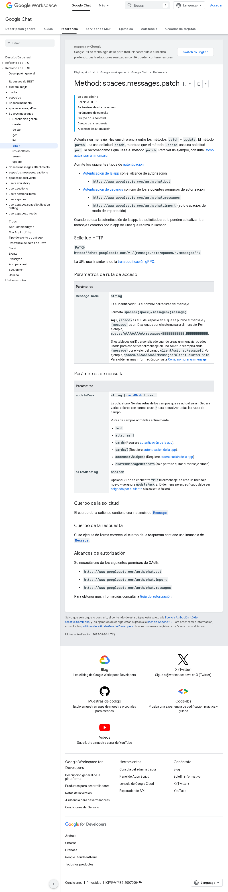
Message (160, 513)
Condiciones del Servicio (82, 807)
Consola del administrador (138, 769)
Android (70, 836)
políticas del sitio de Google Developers (107, 626)
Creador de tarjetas (180, 29)
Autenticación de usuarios (103, 189)
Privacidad (94, 882)
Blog (177, 769)
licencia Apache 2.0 (159, 622)
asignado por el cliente (126, 489)
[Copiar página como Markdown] (199, 84)
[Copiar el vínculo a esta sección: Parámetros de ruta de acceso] (141, 275)
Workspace (44, 5)
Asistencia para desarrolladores (87, 800)
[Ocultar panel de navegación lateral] (53, 884)
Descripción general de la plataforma (82, 777)
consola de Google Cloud (137, 783)
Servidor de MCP (98, 29)
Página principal (84, 72)
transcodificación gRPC (136, 262)
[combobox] (147, 5)
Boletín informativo (187, 776)
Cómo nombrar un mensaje (187, 359)
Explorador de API (132, 791)
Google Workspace (113, 72)
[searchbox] (30, 43)
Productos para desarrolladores (87, 786)
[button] (29, 63)
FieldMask (134, 395)
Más (102, 5)
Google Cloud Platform (81, 857)
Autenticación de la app (101, 173)
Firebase (71, 850)
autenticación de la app (156, 442)
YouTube (180, 791)
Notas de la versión (78, 793)
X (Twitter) (181, 783)
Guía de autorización (155, 596)
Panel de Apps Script (134, 776)
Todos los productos (79, 864)
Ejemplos (126, 29)
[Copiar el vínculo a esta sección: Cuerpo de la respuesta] (127, 526)
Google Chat (81, 5)
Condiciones (73, 882)
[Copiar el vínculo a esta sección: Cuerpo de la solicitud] (123, 503)
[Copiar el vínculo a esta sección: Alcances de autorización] (129, 553)
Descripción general (20, 29)
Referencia (69, 29)
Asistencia (149, 29)
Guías (48, 29)
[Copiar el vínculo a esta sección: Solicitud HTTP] (107, 238)
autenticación (133, 164)
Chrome (71, 843)
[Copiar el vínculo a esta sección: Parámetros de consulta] (128, 374)
